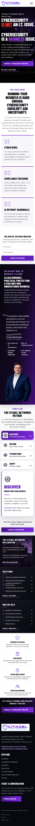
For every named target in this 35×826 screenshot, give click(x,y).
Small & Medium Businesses (17, 617)
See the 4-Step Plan (10, 70)
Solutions (4, 759)
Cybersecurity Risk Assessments (17, 577)
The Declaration (7, 772)
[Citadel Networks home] (11, 3)
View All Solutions (11, 596)
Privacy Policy (5, 814)
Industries (5, 765)
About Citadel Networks (10, 775)
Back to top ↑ (5, 820)
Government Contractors (17, 614)
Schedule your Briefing (17, 530)
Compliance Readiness (9, 762)
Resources (5, 768)
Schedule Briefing (11, 799)
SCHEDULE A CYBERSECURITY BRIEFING (17, 63)
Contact (4, 778)
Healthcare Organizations (17, 610)
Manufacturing (17, 624)
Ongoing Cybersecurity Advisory (17, 591)
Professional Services (17, 621)
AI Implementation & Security (17, 588)
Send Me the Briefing (17, 258)
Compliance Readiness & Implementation (17, 584)
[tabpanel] (17, 493)
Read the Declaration (12, 562)
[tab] (17, 435)
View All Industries (11, 628)
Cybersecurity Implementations (17, 581)
